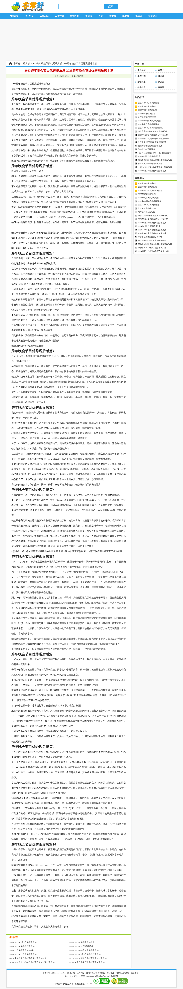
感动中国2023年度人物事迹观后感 (152, 248)
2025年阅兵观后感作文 (84, 942)
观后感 (26, 63)
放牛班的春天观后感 (146, 149)
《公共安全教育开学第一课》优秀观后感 (154, 153)
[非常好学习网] (27, 10)
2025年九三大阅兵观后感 (25, 954)
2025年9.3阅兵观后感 (83, 946)
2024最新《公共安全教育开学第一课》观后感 (34, 962)
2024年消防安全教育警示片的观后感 (90, 958)
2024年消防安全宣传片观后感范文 (152, 171)
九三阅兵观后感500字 (23, 950)
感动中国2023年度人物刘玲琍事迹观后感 (155, 160)
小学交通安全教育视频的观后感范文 (30, 958)
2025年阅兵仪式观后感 (24, 946)
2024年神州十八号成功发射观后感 (152, 233)
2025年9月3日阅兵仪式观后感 (87, 954)
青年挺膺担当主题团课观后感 (150, 163)
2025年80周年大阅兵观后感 (86, 950)
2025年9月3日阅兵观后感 (25, 942)
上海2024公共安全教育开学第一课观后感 (155, 167)
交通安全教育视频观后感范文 (150, 146)
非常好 (17, 63)
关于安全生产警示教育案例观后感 (89, 962)
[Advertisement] (91, 40)
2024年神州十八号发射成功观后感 (152, 230)
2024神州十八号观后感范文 (149, 156)
